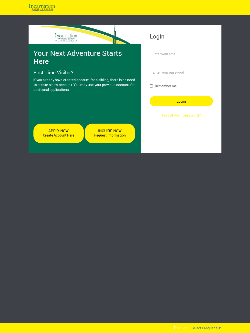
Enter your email (162, 46)
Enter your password (165, 65)
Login (181, 101)
